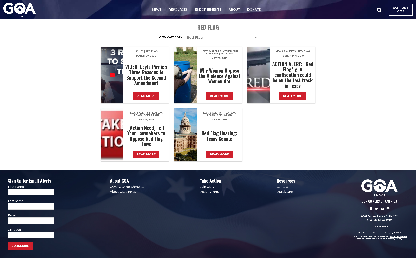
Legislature (285, 192)
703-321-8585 (379, 226)
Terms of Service (398, 236)
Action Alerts (209, 192)
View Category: (171, 37)
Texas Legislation (146, 115)
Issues (139, 51)
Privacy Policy (394, 239)
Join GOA (207, 187)
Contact (282, 187)
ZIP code (14, 230)
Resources (178, 9)
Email (12, 215)
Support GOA (400, 9)
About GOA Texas (123, 192)
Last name (16, 201)
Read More (146, 96)
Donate (254, 9)
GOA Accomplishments (127, 187)
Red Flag (151, 51)
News (157, 9)
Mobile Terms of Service (369, 239)
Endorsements (208, 9)
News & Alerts (211, 51)
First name (16, 187)
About (234, 9)
